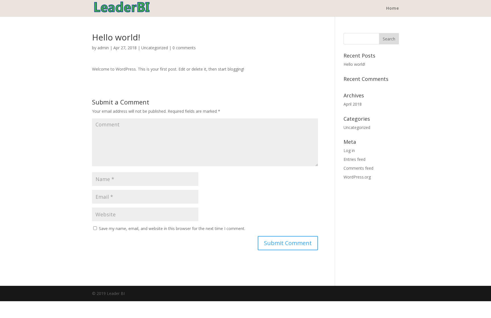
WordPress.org (357, 177)
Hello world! (354, 64)
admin (103, 47)
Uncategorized (154, 47)
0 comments (184, 47)
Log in (349, 150)
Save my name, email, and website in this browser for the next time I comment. (172, 228)
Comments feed (358, 168)
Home (392, 8)
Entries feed (354, 159)
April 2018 (353, 104)
